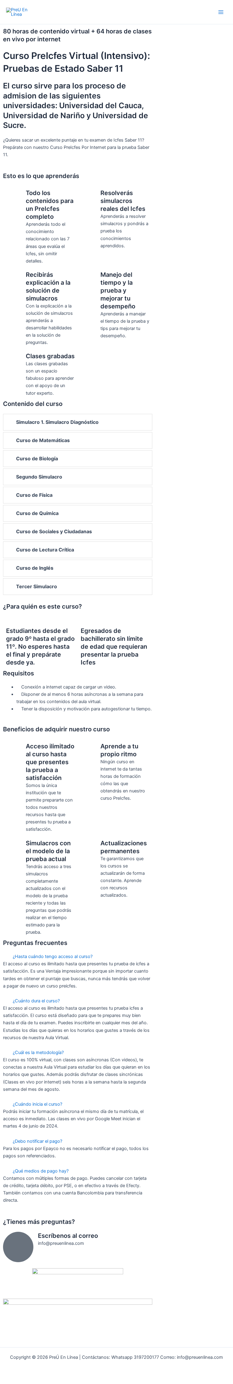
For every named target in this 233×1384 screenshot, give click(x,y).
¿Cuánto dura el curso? (36, 1001)
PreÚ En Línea (37, 11)
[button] (77, 956)
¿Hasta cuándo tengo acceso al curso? (53, 956)
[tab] (77, 422)
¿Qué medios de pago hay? (41, 1171)
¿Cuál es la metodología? (38, 1052)
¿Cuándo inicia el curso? (37, 1104)
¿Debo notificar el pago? (37, 1141)
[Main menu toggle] (221, 12)
